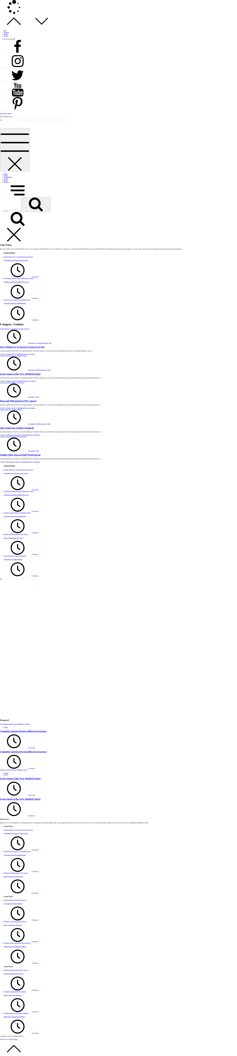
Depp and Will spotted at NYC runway (18, 401)
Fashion (6, 36)
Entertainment (8, 177)
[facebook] (17, 53)
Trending (6, 32)
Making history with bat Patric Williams (14, 1017)
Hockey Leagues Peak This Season (13, 925)
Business (6, 182)
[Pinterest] (17, 110)
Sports (5, 180)
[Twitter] (17, 82)
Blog (5, 31)
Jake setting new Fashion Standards (17, 428)
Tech (12, 354)
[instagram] (17, 67)
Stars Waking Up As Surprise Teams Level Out (16, 260)
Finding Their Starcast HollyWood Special (20, 455)
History (6, 34)
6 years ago (35, 276)
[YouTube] (17, 96)
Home (5, 174)
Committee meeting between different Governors (16, 282)
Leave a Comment (29, 354)
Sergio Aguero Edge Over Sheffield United (15, 303)
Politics (6, 175)
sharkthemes (20, 354)
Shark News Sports (5, 113)
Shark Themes (13, 1039)
